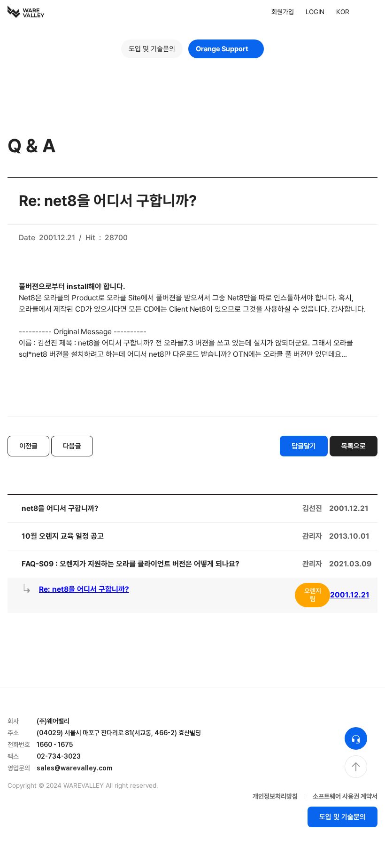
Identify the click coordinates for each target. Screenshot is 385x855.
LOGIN (315, 12)
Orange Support (222, 49)
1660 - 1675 (55, 744)
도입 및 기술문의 (152, 49)
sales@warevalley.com (74, 768)
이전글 (28, 446)
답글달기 (304, 446)
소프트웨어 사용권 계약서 (345, 796)
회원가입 (282, 12)
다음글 (72, 446)
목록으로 (353, 446)
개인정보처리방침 (275, 796)
